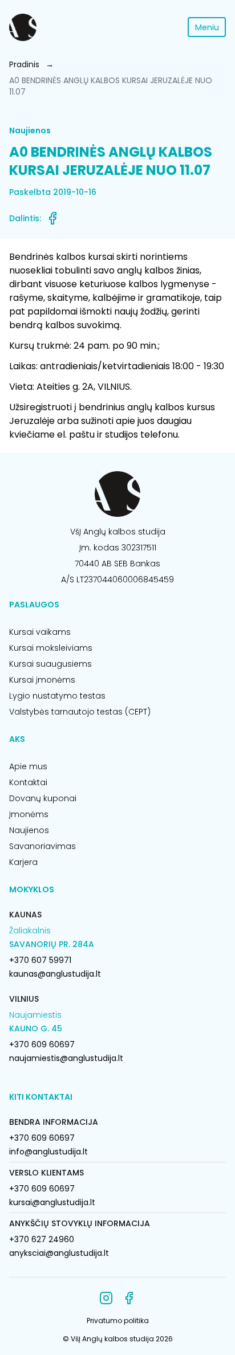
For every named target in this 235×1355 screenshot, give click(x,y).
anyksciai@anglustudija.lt (59, 1253)
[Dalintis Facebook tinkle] (52, 218)
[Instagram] (106, 1298)
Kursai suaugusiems (50, 664)
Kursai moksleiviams (50, 648)
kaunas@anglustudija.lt (55, 973)
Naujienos (29, 830)
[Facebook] (129, 1298)
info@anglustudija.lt (48, 1151)
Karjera (23, 862)
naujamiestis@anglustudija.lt (66, 1058)
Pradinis (24, 64)
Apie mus (28, 766)
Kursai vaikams (40, 632)
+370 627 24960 (41, 1239)
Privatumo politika (118, 1320)
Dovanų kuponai (42, 798)
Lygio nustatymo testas (57, 695)
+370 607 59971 (40, 960)
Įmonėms (28, 814)
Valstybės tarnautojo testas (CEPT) (80, 711)
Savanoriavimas (42, 846)
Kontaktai (28, 782)
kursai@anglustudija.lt (52, 1202)
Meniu (207, 27)
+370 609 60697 (42, 1044)
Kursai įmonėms (42, 679)
